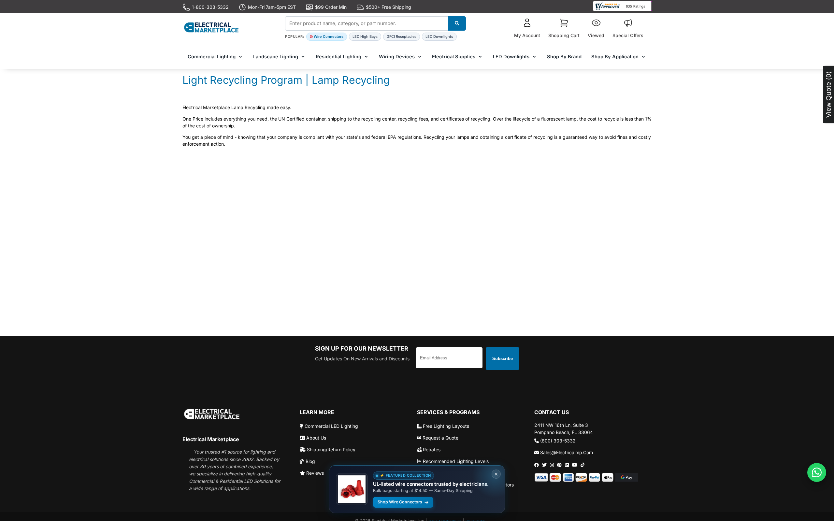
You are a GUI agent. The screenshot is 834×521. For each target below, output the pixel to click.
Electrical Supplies (453, 57)
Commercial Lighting (212, 57)
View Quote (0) (828, 94)
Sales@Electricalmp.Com (566, 452)
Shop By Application (615, 57)
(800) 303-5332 (557, 440)
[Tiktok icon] (582, 465)
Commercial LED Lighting (330, 426)
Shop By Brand (564, 57)
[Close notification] (496, 474)
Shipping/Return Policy (330, 449)
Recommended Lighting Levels (455, 461)
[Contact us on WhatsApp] (816, 472)
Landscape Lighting (275, 57)
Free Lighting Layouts (445, 426)
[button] (527, 28)
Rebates (431, 449)
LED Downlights (439, 36)
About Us (315, 438)
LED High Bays (365, 36)
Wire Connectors (328, 36)
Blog (309, 461)
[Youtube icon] (574, 465)
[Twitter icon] (544, 465)
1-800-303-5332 (210, 7)
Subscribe (502, 358)
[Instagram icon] (552, 465)
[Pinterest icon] (559, 465)
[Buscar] (457, 23)
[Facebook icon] (536, 465)
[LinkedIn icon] (567, 465)
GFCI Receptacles (401, 36)
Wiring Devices (397, 57)
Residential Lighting (338, 57)
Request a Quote (439, 438)
